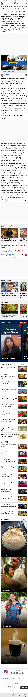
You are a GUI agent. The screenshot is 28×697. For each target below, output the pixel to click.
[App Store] (18, 688)
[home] (1, 6)
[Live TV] (22, 3)
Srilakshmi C (6, 74)
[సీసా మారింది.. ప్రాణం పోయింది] (11, 342)
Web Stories (5, 519)
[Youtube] (6, 255)
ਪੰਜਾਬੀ (25, 0)
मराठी (14, 0)
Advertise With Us (19, 676)
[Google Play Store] (10, 687)
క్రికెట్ (15, 6)
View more (22, 322)
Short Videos (5, 322)
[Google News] (23, 673)
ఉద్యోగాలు (4, 8)
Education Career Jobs (12, 11)
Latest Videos (5, 442)
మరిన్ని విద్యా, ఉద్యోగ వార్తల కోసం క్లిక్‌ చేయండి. (12, 251)
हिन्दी (5, 0)
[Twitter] (14, 673)
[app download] (15, 3)
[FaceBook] (11, 673)
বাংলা (22, 0)
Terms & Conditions (14, 681)
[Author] (2, 75)
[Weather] (17, 3)
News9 (2, 0)
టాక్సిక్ (18, 8)
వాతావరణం (23, 8)
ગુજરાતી (18, 0)
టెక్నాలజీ (14, 8)
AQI (20, 3)
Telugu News (3, 11)
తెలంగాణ (23, 6)
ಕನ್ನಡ (10, 0)
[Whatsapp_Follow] (13, 255)
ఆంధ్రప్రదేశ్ (19, 6)
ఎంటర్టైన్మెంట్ (11, 6)
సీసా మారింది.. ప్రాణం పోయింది (8, 358)
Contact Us (6, 676)
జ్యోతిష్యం (9, 8)
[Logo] (2, 3)
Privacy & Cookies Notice (18, 678)
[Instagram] (17, 673)
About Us (12, 676)
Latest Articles (6, 364)
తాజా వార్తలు (5, 6)
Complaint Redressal (7, 678)
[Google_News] (10, 255)
